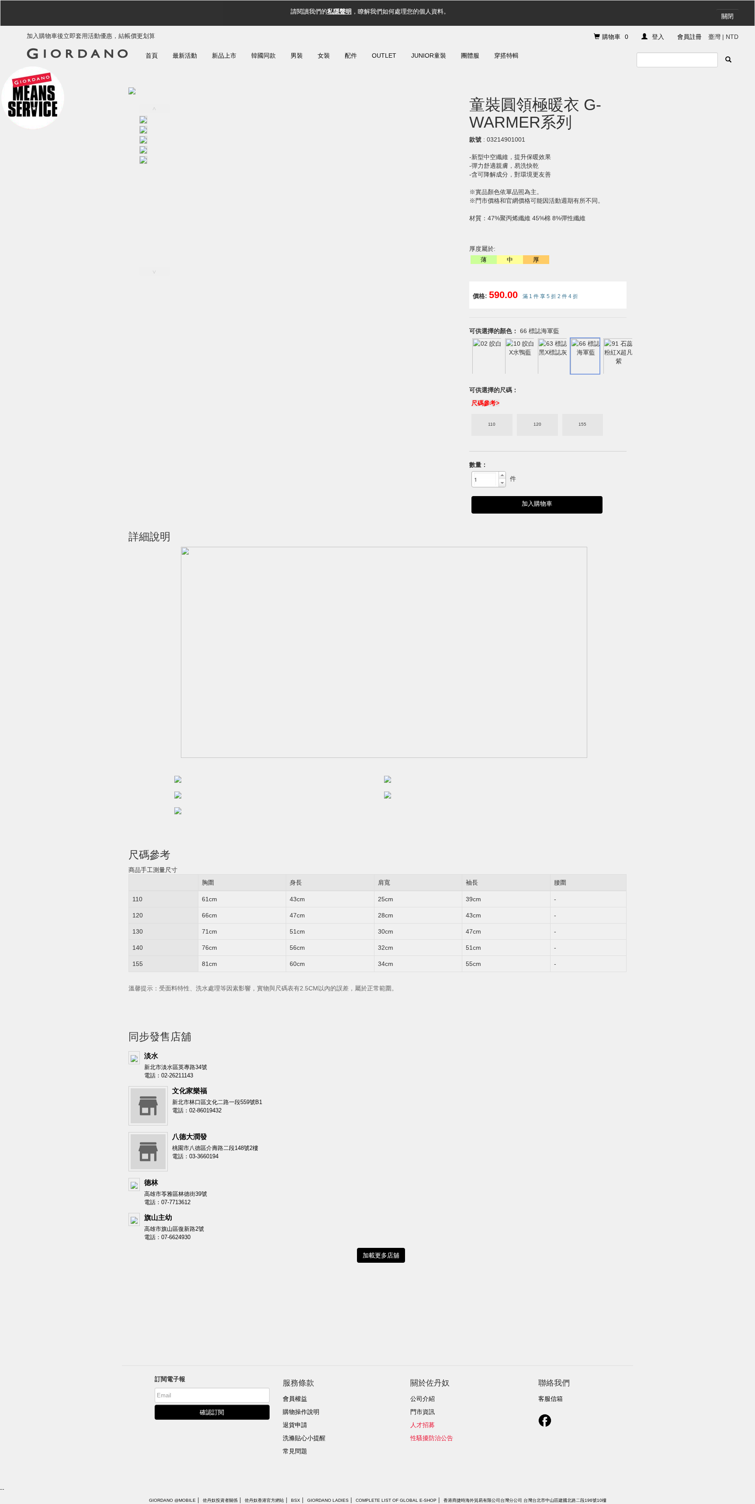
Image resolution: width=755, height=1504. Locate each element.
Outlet (384, 55)
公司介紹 (422, 1398)
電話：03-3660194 (195, 1156)
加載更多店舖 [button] (381, 1255)
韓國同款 (263, 55)
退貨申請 (295, 1424)
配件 (351, 55)
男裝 (297, 55)
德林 (151, 1182)
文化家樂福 (189, 1090)
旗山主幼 (158, 1217)
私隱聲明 (339, 11)
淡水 (151, 1055)
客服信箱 (550, 1398)
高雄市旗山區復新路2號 (174, 1229)
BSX (295, 1500)
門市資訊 (422, 1411)
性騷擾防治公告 (431, 1438)
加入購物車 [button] (537, 503)
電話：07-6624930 (167, 1237)
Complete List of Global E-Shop (396, 1500)
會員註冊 (689, 36)
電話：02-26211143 (168, 1075)
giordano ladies (328, 1500)
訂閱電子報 (170, 1378)
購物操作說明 (301, 1411)
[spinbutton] (485, 479)
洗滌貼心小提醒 (304, 1438)
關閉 (727, 16)
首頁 (151, 55)
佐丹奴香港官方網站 (264, 1500)
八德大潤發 (189, 1136)
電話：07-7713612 (167, 1202)
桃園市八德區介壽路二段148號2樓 (215, 1148)
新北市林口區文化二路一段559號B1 (217, 1102)
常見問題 (295, 1451)
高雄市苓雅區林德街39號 (175, 1194)
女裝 (324, 55)
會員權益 (295, 1398)
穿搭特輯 (506, 55)
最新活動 (185, 55)
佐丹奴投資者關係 (220, 1500)
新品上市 (224, 55)
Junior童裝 (428, 55)
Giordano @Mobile (172, 1500)
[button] (502, 475)
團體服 (470, 55)
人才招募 (422, 1424)
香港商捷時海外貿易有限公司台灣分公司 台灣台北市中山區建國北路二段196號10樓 (524, 1500)
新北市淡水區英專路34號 (175, 1067)
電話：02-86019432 (197, 1110)
